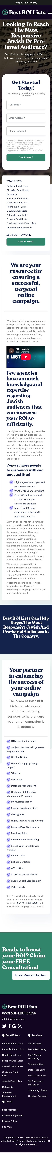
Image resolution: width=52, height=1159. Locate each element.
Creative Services (37, 1096)
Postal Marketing (37, 1049)
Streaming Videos (37, 1090)
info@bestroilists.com (13, 1018)
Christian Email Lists (17, 190)
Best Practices (9, 1109)
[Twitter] (4, 1026)
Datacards (11, 194)
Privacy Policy (9, 1121)
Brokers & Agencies (12, 1115)
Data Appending (36, 1069)
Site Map (7, 1126)
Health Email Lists (16, 206)
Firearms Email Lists (17, 202)
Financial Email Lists (17, 198)
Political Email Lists (16, 215)
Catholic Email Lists (17, 186)
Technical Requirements (19, 227)
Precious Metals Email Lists (21, 223)
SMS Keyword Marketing (35, 1083)
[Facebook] (9, 1026)
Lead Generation (37, 1075)
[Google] (14, 1026)
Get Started (25, 241)
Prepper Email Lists (16, 219)
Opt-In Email (35, 1043)
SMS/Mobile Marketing (34, 1057)
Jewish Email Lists (17, 210)
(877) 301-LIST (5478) (26, 2)
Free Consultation (31, 975)
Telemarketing (35, 1064)
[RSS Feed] (20, 1026)
